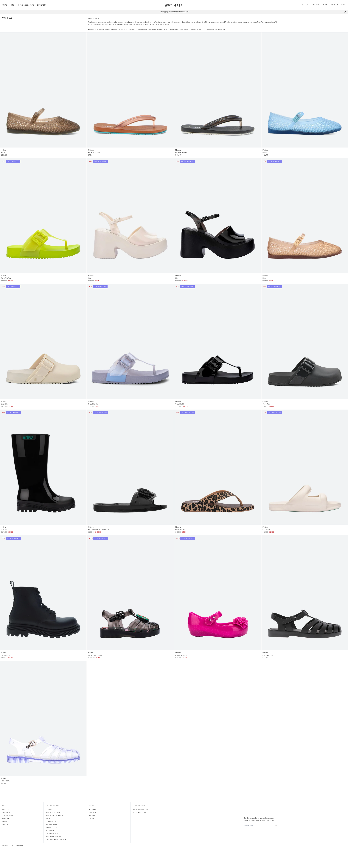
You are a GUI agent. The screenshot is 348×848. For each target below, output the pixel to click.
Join (275, 825)
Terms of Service (52, 833)
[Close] (345, 12)
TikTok (91, 818)
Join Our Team (7, 815)
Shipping (49, 818)
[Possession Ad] (304, 592)
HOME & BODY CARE (26, 5)
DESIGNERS (41, 5)
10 (10, 152)
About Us (5, 809)
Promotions (6, 818)
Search (305, 5)
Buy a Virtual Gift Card (140, 809)
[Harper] (43, 90)
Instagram (92, 812)
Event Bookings (51, 827)
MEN (13, 5)
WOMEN (5, 5)
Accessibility (50, 830)
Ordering (49, 809)
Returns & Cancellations (54, 812)
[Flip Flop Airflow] (130, 90)
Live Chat (5, 824)
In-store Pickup (51, 821)
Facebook (92, 809)
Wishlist (334, 5)
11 (187, 655)
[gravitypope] (174, 5)
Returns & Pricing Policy (54, 815)
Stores (4, 821)
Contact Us (6, 812)
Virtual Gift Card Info (140, 812)
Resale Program (51, 824)
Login (325, 5)
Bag (343, 5)
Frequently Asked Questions (56, 839)
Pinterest (92, 815)
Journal (315, 5)
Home (89, 18)
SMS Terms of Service (53, 836)
